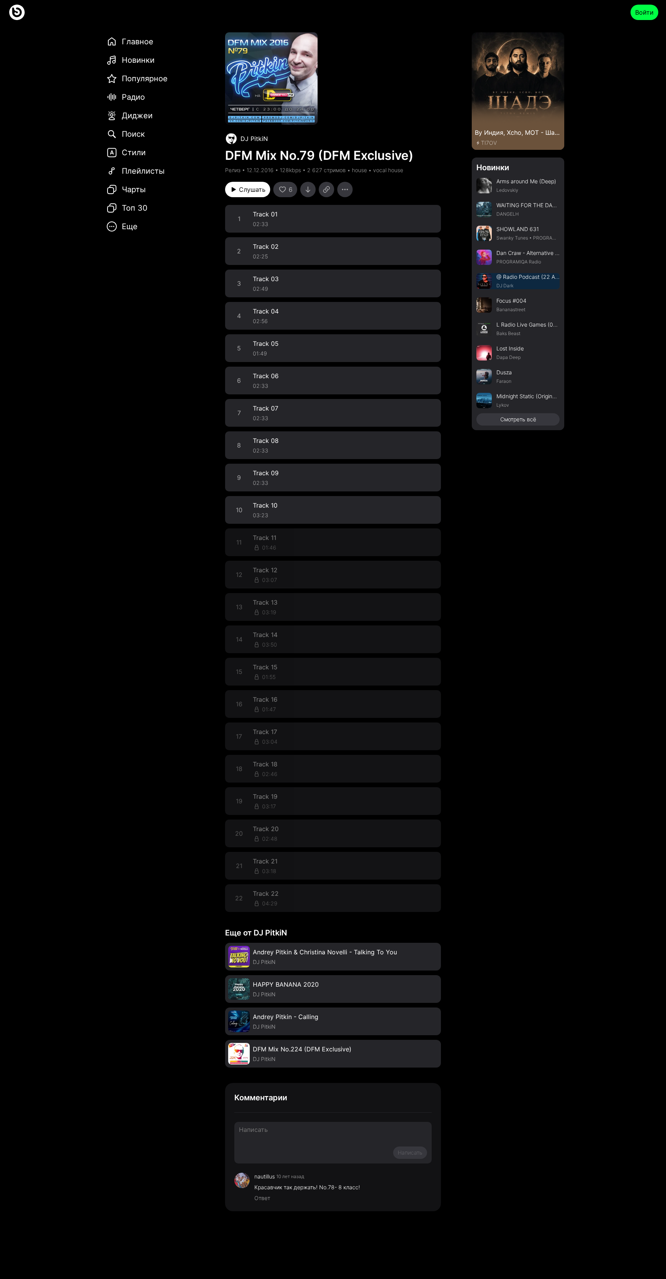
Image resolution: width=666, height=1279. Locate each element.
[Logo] (17, 12)
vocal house (388, 170)
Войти (644, 12)
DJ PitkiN (254, 138)
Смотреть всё (518, 419)
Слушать (252, 189)
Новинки (492, 167)
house (359, 170)
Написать (410, 1152)
